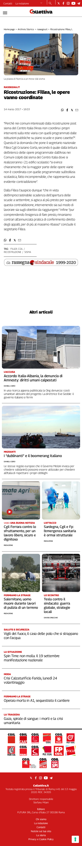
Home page (9, 29)
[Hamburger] (5, 13)
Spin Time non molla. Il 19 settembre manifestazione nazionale (31, 658)
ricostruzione (12, 251)
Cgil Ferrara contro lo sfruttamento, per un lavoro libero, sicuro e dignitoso (20, 533)
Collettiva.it (41, 785)
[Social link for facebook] (63, 3)
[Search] (50, 3)
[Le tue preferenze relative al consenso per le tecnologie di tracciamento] (75, 839)
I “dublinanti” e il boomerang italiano (33, 456)
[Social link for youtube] (73, 3)
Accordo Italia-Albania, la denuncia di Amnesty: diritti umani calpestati (33, 378)
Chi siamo (41, 819)
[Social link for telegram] (78, 3)
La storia (41, 835)
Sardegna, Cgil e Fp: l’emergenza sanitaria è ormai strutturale (60, 531)
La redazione (22, 3)
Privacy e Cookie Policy (41, 839)
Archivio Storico (26, 29)
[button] (62, 110)
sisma (27, 251)
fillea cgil (16, 248)
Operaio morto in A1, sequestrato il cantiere (37, 700)
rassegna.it (42, 29)
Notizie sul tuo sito (41, 831)
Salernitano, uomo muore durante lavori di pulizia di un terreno (21, 603)
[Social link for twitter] (58, 3)
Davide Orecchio (51, 618)
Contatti (7, 3)
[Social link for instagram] (68, 3)
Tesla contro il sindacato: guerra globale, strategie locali (57, 605)
